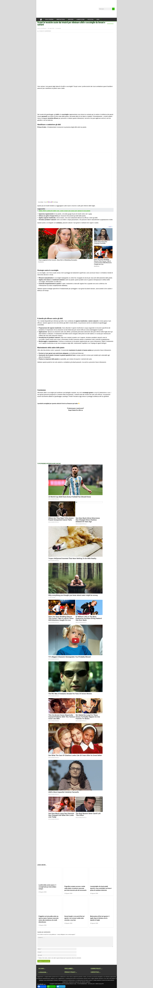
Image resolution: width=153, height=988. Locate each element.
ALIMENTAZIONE (80, 19)
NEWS (98, 19)
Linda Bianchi (43, 28)
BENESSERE (70, 19)
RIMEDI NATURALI (61, 19)
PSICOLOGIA (90, 19)
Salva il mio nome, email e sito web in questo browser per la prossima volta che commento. (60, 958)
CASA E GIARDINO (49, 19)
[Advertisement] (75, 102)
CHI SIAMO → (41, 968)
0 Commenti (58, 28)
